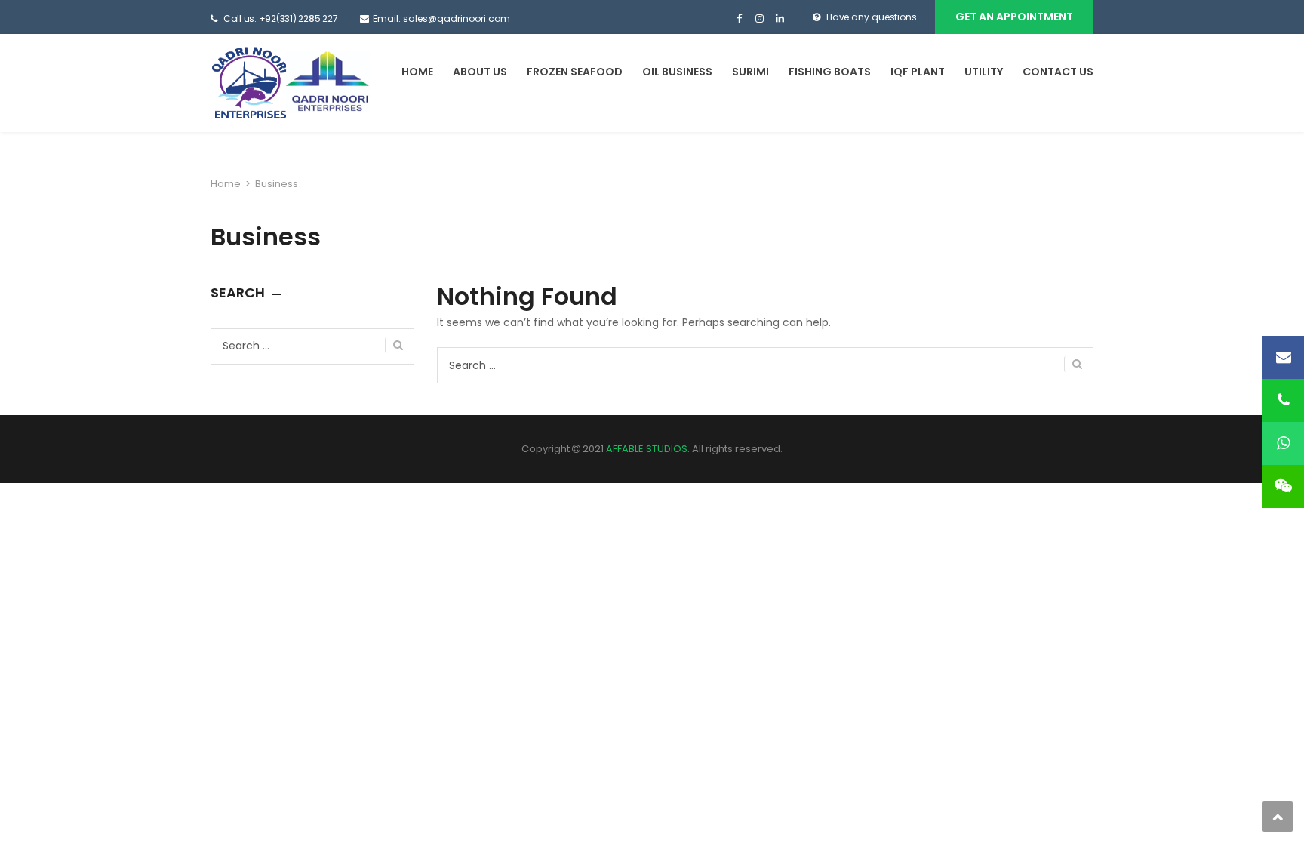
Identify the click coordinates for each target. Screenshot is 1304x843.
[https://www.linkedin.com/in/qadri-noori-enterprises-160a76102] (780, 19)
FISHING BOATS (830, 71)
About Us (480, 71)
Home (417, 71)
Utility (983, 71)
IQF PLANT (917, 71)
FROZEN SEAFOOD (575, 71)
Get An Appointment (1014, 16)
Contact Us (1058, 71)
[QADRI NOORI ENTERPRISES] (291, 83)
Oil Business (677, 71)
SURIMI (750, 71)
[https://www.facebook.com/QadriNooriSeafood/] (739, 19)
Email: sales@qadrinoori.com (441, 18)
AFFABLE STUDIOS (646, 448)
